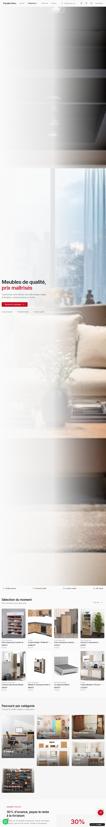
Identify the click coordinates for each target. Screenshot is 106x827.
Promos (44, 3)
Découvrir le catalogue (13, 304)
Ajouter (15, 635)
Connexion (99, 3)
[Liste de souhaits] (86, 3)
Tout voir (96, 602)
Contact (53, 3)
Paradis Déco (9, 3)
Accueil (21, 3)
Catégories (32, 3)
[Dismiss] (103, 824)
